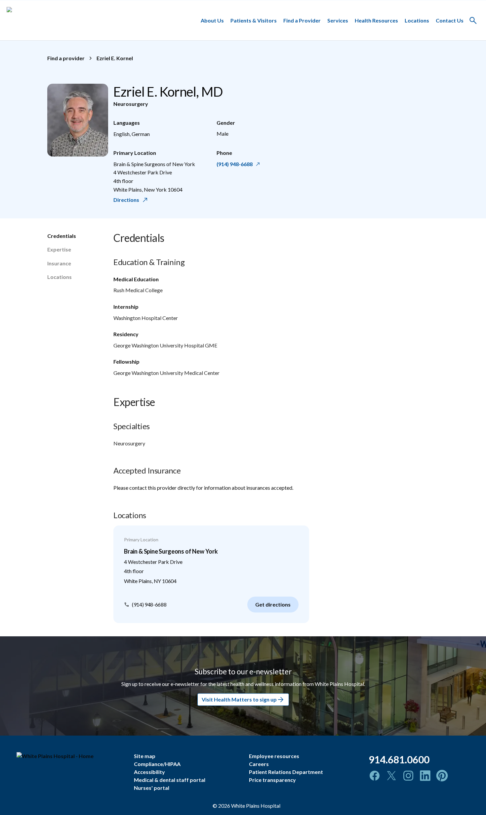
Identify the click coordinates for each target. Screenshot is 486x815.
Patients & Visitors (253, 20)
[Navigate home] (70, 756)
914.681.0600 (399, 759)
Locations (417, 20)
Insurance (59, 263)
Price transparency (272, 780)
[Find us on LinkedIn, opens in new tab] (425, 776)
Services (337, 20)
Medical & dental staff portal (169, 780)
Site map (144, 756)
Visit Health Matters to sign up (239, 699)
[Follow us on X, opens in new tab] (391, 776)
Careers (259, 764)
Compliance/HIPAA (157, 764)
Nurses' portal (151, 788)
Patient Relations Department (286, 772)
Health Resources (376, 20)
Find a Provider (302, 20)
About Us (212, 20)
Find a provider (66, 58)
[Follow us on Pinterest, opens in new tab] (442, 776)
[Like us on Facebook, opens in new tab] (375, 776)
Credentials (61, 236)
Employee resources (274, 756)
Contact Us (450, 20)
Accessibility (149, 772)
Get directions (273, 604)
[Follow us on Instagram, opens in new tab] (408, 776)
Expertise (59, 249)
